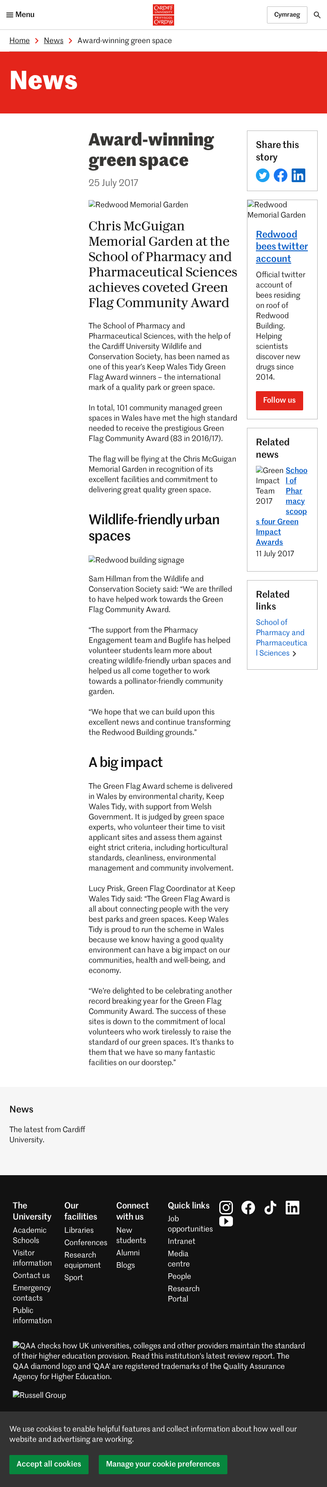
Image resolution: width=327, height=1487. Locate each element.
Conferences (85, 1243)
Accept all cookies (49, 1464)
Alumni (128, 1253)
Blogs (125, 1265)
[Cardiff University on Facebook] (248, 1207)
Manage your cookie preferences (163, 1464)
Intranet (181, 1242)
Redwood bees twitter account (282, 247)
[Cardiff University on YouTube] (226, 1221)
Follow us (279, 400)
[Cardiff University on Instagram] (226, 1207)
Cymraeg (287, 15)
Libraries (79, 1230)
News (53, 41)
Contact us (31, 1276)
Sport (73, 1278)
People (179, 1277)
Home (19, 41)
